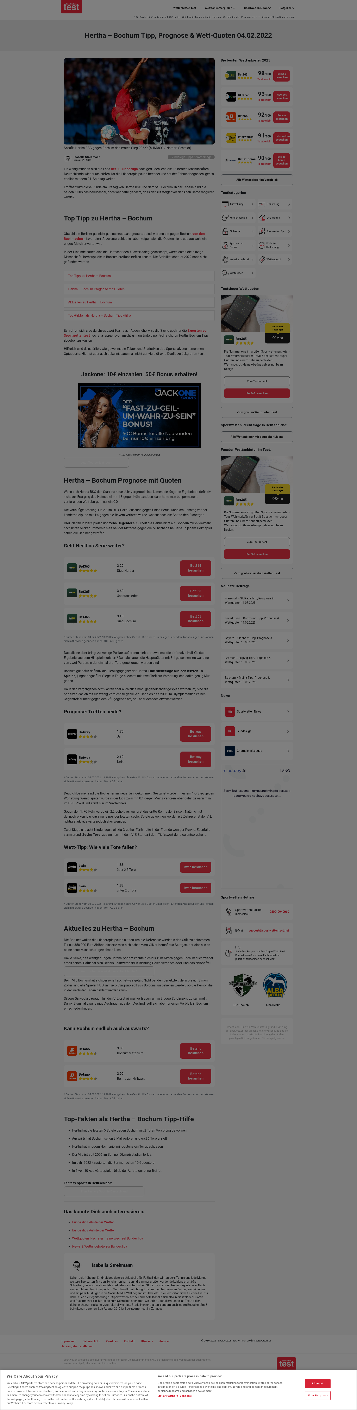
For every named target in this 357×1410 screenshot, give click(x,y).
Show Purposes (317, 1395)
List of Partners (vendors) (175, 1395)
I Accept (317, 1383)
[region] (178, 1390)
